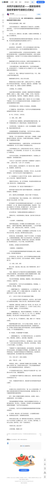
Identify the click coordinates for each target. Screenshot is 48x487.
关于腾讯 (8, 477)
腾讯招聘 (33, 477)
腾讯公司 (22, 482)
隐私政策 (21, 477)
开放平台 (25, 477)
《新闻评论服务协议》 (23, 439)
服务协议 (17, 477)
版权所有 (25, 482)
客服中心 (27, 479)
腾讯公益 (37, 477)
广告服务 (29, 477)
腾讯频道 (23, 479)
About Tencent (13, 477)
